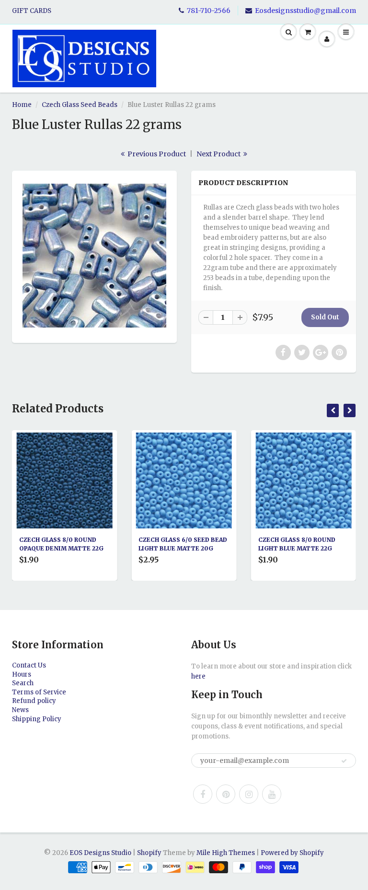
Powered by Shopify (292, 853)
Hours (21, 674)
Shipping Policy (36, 719)
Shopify (149, 853)
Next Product (219, 154)
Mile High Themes (225, 853)
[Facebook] (202, 794)
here (198, 676)
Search (23, 683)
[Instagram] (248, 794)
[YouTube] (271, 794)
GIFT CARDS (31, 11)
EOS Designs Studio (100, 853)
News (20, 710)
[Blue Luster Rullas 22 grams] (94, 255)
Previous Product (156, 154)
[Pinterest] (225, 794)
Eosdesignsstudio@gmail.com (305, 10)
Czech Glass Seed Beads (79, 105)
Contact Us (29, 665)
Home (22, 105)
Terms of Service (39, 692)
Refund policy (34, 701)
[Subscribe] (344, 761)
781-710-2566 (208, 10)
